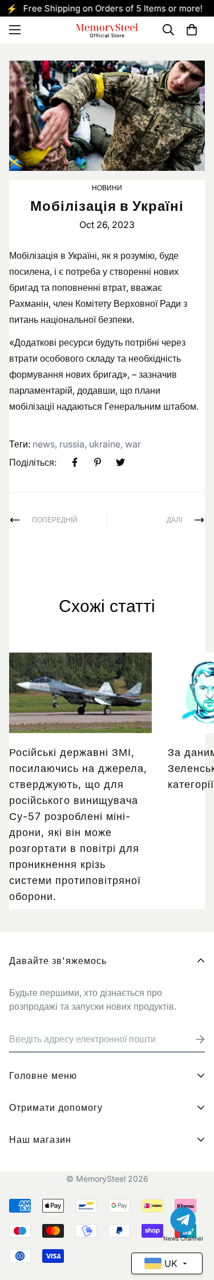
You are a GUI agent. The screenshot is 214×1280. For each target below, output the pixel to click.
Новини (107, 187)
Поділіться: (32, 462)
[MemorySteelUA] (107, 30)
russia (71, 444)
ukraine (104, 444)
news (44, 444)
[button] (192, 30)
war (133, 444)
